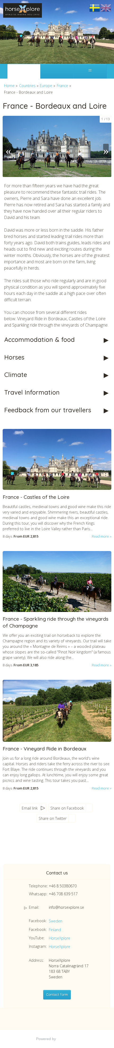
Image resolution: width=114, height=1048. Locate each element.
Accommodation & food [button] (39, 339)
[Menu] (90, 71)
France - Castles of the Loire (36, 497)
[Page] (23, 71)
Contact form (57, 994)
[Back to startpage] (22, 10)
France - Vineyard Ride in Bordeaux (44, 748)
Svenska (94, 8)
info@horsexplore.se (66, 907)
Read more (100, 536)
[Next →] (105, 146)
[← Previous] (8, 146)
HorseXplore (59, 938)
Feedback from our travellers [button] (47, 410)
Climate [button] (15, 375)
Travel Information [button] (32, 392)
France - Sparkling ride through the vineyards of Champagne (55, 622)
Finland (55, 929)
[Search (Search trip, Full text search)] (56, 71)
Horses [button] (14, 357)
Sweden (55, 920)
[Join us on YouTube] (54, 847)
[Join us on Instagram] (65, 847)
